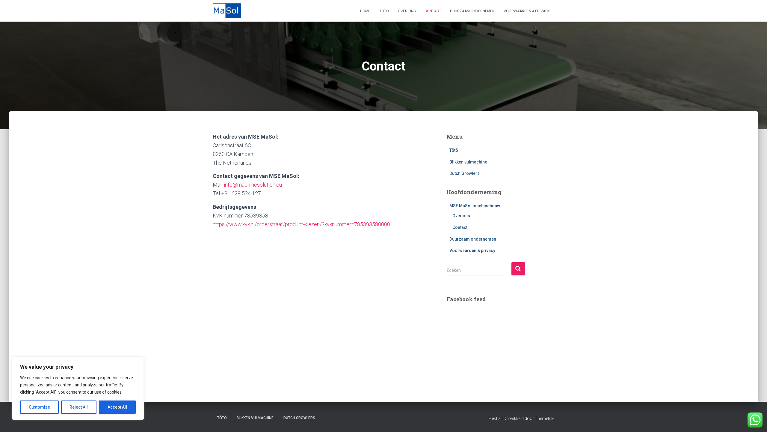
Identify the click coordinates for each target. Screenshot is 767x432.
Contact (433, 11)
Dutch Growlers (464, 173)
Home (365, 11)
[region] (78, 388)
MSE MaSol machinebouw (474, 205)
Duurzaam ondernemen (472, 11)
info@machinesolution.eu (253, 185)
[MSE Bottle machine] (226, 10)
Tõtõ (384, 11)
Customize (39, 407)
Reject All (79, 407)
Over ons (407, 11)
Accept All (117, 407)
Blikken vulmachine (468, 162)
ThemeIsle (544, 418)
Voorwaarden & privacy (527, 11)
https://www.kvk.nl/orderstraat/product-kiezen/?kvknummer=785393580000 (301, 224)
